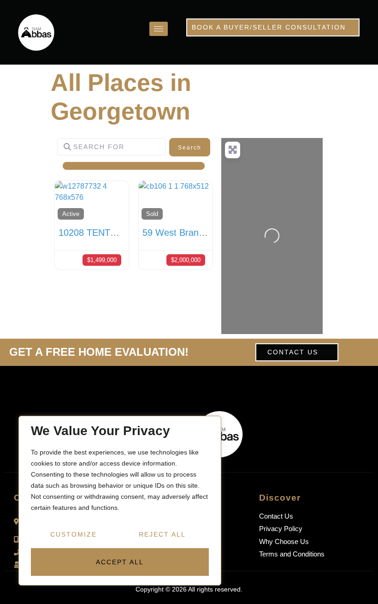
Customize (73, 534)
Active (70, 213)
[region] (119, 501)
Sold (152, 213)
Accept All (120, 562)
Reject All (162, 534)
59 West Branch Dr (181, 232)
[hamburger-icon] (158, 29)
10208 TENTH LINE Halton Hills (123, 232)
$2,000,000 (186, 260)
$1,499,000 (102, 260)
